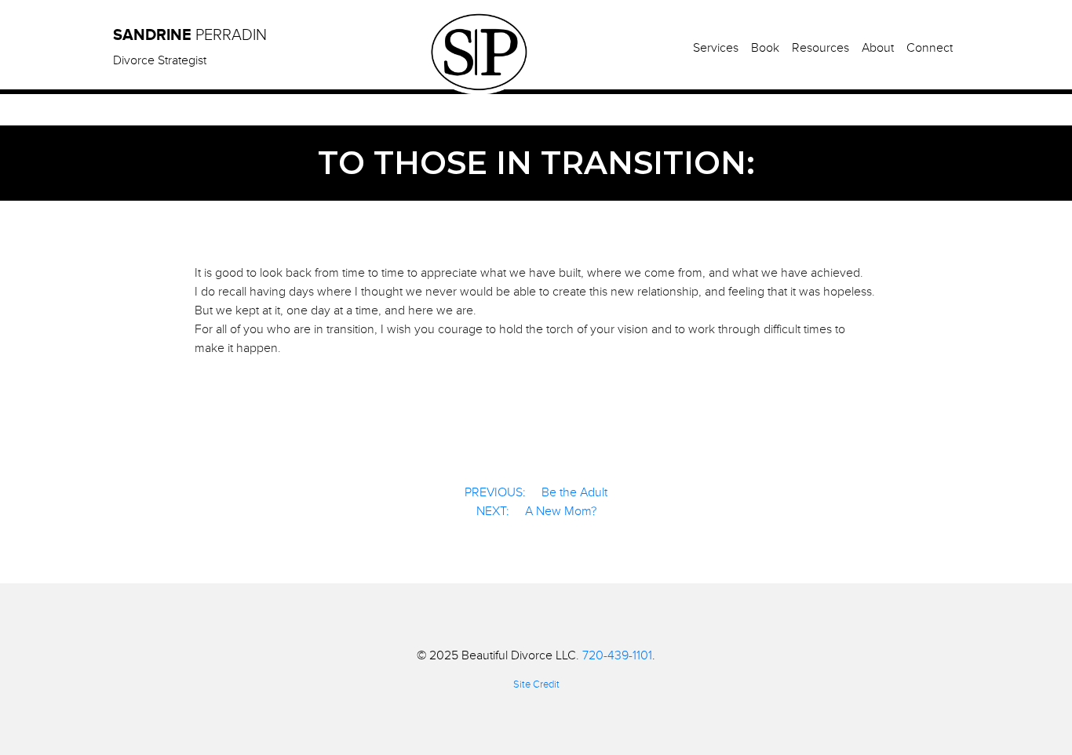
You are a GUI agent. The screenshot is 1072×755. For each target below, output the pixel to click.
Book (765, 48)
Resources (820, 48)
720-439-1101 (617, 655)
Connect (929, 48)
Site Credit (536, 684)
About (878, 48)
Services (715, 48)
